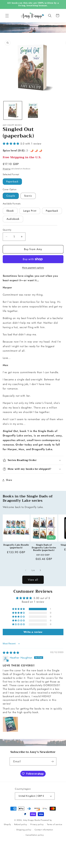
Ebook (10, 211)
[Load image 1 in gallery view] (13, 110)
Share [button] (9, 480)
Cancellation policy (35, 835)
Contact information (44, 829)
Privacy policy (37, 824)
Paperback (12, 181)
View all (33, 580)
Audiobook (13, 219)
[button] (7, 15)
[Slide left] (25, 570)
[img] (11, 653)
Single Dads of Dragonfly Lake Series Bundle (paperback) (44, 548)
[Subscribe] (52, 761)
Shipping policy (23, 829)
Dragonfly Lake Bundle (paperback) (16, 546)
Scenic (28, 196)
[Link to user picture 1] (10, 724)
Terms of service (54, 824)
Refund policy (20, 824)
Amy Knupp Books (31, 820)
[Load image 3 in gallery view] (33, 110)
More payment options (33, 267)
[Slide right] (40, 570)
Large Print (29, 211)
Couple (10, 196)
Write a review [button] (33, 632)
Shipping (6, 168)
